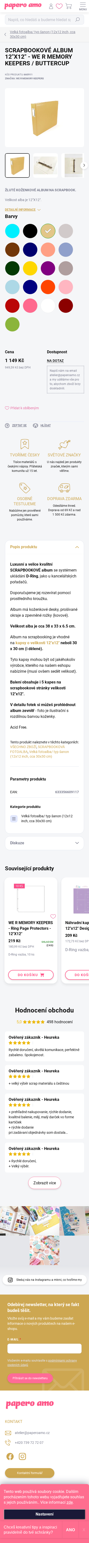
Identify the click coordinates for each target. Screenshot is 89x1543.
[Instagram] (21, 1455)
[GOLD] (30, 268)
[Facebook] (9, 1455)
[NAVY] (30, 287)
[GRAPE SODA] (48, 268)
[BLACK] (30, 231)
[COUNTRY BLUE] (65, 250)
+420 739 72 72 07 (29, 1443)
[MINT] (12, 287)
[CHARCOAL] (65, 231)
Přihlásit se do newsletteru (30, 1378)
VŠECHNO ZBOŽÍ (23, 747)
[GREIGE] (65, 268)
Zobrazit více (44, 1183)
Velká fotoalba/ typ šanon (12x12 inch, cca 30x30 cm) (47, 818)
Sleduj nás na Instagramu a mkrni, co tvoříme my (49, 1280)
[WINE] (65, 306)
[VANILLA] (48, 306)
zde (70, 1502)
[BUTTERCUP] (48, 231)
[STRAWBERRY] (30, 306)
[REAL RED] (12, 306)
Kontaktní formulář (30, 1473)
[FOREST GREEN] (12, 268)
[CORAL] (48, 250)
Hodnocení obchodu (44, 1010)
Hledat (77, 19)
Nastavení (44, 1514)
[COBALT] (30, 250)
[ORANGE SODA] (48, 287)
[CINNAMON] (12, 250)
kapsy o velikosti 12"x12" (38, 643)
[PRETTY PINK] (65, 287)
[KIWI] (12, 324)
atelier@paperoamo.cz (32, 1433)
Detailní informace (20, 209)
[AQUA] (12, 231)
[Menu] (83, 6)
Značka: (24, 78)
